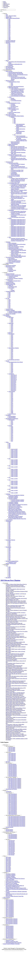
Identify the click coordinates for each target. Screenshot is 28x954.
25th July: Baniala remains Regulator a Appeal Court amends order (16, 619)
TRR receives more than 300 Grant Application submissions (18, 201)
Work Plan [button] (8, 42)
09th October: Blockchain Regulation (16, 670)
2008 (9, 39)
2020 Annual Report (12, 799)
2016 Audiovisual (12, 754)
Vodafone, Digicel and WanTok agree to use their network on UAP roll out (19, 179)
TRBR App (10, 285)
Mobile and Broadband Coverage (18, 180)
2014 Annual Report (12, 807)
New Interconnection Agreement (17, 148)
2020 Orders (8, 859)
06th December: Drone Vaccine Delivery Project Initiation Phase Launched (16, 708)
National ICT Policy (12, 562)
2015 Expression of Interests (11, 922)
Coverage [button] (10, 177)
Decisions (8, 839)
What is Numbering (12, 243)
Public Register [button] (6, 314)
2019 (9, 26)
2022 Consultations (10, 902)
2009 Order (8, 871)
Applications (13, 110)
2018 (9, 27)
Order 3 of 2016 (14, 462)
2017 (9, 28)
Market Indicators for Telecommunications (15, 142)
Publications (5, 5)
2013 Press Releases (12, 774)
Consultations (14, 172)
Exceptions (13, 105)
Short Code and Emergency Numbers (16, 246)
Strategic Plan (8, 17)
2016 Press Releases (12, 771)
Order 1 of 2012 (14, 484)
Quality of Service (9, 263)
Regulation (13, 99)
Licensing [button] (8, 101)
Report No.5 (13, 385)
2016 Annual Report (12, 804)
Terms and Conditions (10, 68)
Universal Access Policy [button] (13, 163)
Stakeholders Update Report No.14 (18, 219)
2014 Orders (8, 865)
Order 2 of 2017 (14, 456)
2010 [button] (9, 489)
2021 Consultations (10, 903)
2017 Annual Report (12, 803)
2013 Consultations (10, 912)
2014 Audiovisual (12, 757)
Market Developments (20, 135)
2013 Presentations (9, 934)
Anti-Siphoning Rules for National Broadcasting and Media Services (15, 517)
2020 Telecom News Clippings (14, 778)
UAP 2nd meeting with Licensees (18, 217)
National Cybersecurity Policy (12, 941)
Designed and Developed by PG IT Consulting (14, 950)
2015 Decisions (11, 850)
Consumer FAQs (9, 309)
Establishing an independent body (15, 64)
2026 (9, 44)
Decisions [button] (10, 425)
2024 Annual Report (12, 795)
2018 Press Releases (12, 768)
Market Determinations (13, 144)
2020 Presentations (9, 926)
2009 (9, 38)
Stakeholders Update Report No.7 (18, 229)
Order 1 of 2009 (14, 492)
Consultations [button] (8, 521)
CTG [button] (7, 565)
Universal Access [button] (9, 161)
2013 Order (8, 866)
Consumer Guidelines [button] (10, 310)
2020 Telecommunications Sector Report (16, 822)
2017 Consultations (10, 908)
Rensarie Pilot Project (15, 174)
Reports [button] (10, 218)
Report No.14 (14, 375)
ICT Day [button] (7, 298)
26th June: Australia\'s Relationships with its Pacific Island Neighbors (16, 599)
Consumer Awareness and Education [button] (13, 274)
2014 (9, 32)
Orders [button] (7, 442)
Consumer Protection (10, 273)
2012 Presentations (9, 935)
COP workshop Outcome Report (17, 88)
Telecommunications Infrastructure (20, 132)
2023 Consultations (10, 901)
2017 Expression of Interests (11, 921)
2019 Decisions (11, 845)
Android (12, 290)
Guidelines (5, 872)
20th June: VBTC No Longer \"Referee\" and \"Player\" (15, 597)
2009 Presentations (9, 937)
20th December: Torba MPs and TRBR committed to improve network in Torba (16, 730)
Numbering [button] (8, 241)
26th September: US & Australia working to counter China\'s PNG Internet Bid (16, 668)
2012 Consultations (10, 914)
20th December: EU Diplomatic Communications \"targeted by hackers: (16, 732)
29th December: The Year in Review (16, 735)
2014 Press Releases (12, 773)
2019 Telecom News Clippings (14, 779)
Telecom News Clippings (11, 777)
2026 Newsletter (11, 747)
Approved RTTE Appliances (14, 261)
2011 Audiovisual (12, 760)
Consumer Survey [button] (9, 279)
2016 (9, 29)
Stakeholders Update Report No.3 (18, 233)
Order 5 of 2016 (14, 459)
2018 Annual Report (12, 802)
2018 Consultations (10, 906)
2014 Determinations (12, 836)
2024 (9, 20)
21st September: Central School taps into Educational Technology (14, 666)
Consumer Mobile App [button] (10, 284)
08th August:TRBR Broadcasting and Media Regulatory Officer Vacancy (15, 654)
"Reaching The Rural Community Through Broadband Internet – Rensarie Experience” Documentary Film (19, 239)
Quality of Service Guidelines (14, 505)
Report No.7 (13, 383)
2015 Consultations (10, 910)
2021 (9, 24)
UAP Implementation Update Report (18, 211)
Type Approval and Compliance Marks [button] (14, 257)
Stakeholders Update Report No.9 (18, 226)
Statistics (5, 2)
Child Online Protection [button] (13, 87)
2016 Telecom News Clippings (14, 783)
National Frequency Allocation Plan (15, 73)
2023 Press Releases (12, 765)
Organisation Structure (10, 41)
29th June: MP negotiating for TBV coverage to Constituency (15, 613)
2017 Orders (8, 861)
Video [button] (9, 237)
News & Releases (9, 746)
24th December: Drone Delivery (15, 733)
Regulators (10, 65)
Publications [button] (8, 316)
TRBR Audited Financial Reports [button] (13, 18)
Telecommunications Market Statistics (20, 125)
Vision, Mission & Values (11, 15)
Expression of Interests (7, 917)
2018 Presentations (9, 928)
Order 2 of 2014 (14, 475)
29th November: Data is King (15, 702)
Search (2, 9)
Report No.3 (13, 388)
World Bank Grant (9, 66)
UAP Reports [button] (11, 373)
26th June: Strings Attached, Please (16, 602)
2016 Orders (8, 863)
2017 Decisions (11, 847)
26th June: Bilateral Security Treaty (16, 600)
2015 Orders (8, 864)
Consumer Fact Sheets (10, 283)
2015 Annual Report (12, 805)
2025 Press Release (12, 764)
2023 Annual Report (12, 796)
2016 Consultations (10, 909)
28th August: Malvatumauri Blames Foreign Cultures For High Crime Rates (16, 645)
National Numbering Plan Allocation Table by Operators (18, 251)
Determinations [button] (11, 419)
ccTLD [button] (9, 97)
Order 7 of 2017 (14, 450)
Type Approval (11, 258)
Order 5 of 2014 (14, 471)
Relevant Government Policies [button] (12, 561)
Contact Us (5, 7)
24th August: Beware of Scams (15, 636)
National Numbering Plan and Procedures (16, 244)
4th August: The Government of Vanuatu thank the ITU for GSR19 (16, 621)
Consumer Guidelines (10, 876)
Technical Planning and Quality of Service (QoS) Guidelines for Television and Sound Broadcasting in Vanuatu (17, 514)
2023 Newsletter (11, 751)
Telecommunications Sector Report (13, 815)
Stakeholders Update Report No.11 (18, 223)
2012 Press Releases (12, 775)
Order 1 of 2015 (14, 466)
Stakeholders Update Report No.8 (18, 227)
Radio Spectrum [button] (9, 71)
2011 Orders (8, 869)
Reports (4, 790)
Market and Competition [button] (11, 114)
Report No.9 (13, 380)
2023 (9, 21)
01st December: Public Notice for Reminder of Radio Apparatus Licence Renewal (16, 704)
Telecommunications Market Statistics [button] (16, 115)
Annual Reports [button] (11, 391)
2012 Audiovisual (12, 759)
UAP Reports (8, 791)
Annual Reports (9, 792)
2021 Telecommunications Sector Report (16, 821)
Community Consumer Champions (15, 278)
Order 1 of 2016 (14, 464)
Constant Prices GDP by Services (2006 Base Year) (21, 140)
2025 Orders (8, 857)
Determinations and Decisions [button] (12, 418)
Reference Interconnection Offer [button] (15, 154)
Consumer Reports (9, 282)
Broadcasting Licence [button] (10, 266)
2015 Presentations (9, 931)
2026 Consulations (9, 899)
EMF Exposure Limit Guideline (14, 509)
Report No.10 (14, 379)
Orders (4, 856)
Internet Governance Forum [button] (14, 81)
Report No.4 (13, 386)
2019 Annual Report (12, 801)
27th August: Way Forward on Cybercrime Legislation (14, 640)
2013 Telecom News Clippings (14, 786)
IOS (12, 289)
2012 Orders (8, 867)
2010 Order (8, 870)
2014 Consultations (10, 911)
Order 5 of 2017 (14, 452)
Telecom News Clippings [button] (13, 347)
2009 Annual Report (12, 812)
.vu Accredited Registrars (16, 100)
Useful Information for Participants (18, 95)
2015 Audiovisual (12, 755)
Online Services (6, 4)
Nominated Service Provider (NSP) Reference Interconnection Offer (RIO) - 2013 (19, 159)
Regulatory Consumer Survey (14, 280)
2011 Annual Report (12, 810)
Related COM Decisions (11, 563)
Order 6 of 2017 (14, 451)
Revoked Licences (12, 270)
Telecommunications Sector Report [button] (15, 362)
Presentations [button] (11, 210)
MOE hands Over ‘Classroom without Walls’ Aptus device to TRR (19, 191)
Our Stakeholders (9, 67)
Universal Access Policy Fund (17, 170)
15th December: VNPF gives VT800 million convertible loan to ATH (15, 725)
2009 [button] (9, 491)
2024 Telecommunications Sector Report (16, 817)
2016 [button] (9, 458)
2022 (9, 22)
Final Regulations (12, 417)
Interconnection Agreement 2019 (17, 146)
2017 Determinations (12, 834)
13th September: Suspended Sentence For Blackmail (14, 657)
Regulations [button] (8, 415)
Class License (11, 113)
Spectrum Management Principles (15, 72)
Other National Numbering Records (18, 256)
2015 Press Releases (12, 772)
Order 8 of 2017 (14, 449)
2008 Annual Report (12, 814)
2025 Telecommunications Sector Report (16, 816)
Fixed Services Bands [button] (12, 75)
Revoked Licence (14, 106)
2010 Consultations (10, 916)
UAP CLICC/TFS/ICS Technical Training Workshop (18, 165)
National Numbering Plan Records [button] (15, 249)
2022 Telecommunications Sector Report (16, 820)
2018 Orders (8, 860)
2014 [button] (9, 468)
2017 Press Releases (12, 770)
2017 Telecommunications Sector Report (16, 825)
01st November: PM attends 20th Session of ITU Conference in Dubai (16, 688)
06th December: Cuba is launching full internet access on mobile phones (15, 711)
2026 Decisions (11, 840)
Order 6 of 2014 (14, 470)
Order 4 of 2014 (14, 472)
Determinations (14, 173)
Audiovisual (8, 752)
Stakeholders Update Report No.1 (18, 236)
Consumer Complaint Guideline (14, 312)
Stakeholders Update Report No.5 (18, 231)
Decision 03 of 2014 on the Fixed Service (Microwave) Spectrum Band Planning (18, 78)
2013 (9, 33)
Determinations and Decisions (9, 832)
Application (10, 271)
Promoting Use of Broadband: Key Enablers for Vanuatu (18, 213)
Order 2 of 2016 (14, 463)
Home (4, 1)
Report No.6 (13, 384)
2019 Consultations (10, 905)
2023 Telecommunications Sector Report (16, 818)
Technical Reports (12, 413)
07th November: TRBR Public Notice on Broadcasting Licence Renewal (15, 695)
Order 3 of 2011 (14, 486)
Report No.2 (13, 389)
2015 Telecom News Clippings (14, 784)
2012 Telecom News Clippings (14, 787)
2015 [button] (9, 465)
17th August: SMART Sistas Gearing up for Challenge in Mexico (15, 634)
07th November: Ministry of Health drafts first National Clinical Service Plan (15, 693)
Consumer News (11, 277)
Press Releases (9, 763)
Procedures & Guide (12, 286)
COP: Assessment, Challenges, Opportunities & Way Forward (17, 90)
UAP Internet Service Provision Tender (19, 184)
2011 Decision (11, 854)
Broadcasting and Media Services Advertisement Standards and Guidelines (16, 511)
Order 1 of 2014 (14, 476)
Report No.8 (13, 382)
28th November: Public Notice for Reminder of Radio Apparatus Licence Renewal (16, 700)
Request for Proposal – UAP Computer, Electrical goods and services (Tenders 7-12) (19, 193)
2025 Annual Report (12, 794)
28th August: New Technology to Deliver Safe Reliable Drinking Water (15, 642)
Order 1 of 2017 (14, 457)
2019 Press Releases (12, 767)
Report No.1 (13, 390)
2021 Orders (8, 858)
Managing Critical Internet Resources (16, 86)
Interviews (10, 332)
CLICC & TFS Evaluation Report (18, 166)
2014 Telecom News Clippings (14, 785)
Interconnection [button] (11, 145)
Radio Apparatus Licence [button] (13, 108)
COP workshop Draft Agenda (17, 94)
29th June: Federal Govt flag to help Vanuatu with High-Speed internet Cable (16, 615)
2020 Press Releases (12, 766)
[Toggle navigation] (2, 11)
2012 (9, 34)
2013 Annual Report (12, 808)
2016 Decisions (11, 848)
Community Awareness (13, 276)
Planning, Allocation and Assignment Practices (17, 74)
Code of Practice (9, 519)
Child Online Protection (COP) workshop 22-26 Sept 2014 (17, 93)
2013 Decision (11, 852)
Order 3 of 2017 (14, 455)
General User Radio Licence (14, 112)
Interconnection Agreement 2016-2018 (19, 147)
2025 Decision (11, 841)
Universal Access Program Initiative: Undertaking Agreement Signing (18, 207)
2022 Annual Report (12, 797)
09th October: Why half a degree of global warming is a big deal (16, 677)
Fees (12, 111)
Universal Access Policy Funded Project (19, 208)
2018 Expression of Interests (11, 920)
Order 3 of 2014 (14, 473)
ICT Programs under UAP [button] (13, 183)
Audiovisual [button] (10, 323)
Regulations (5, 828)
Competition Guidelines (13, 502)
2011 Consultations (10, 915)
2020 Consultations (10, 904)
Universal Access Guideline (14, 176)
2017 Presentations (9, 929)
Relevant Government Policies (9, 939)
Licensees (13, 104)
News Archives (6, 6)
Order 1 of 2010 (14, 490)
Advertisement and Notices (13, 359)
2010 (9, 37)
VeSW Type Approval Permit (14, 260)
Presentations (6, 924)
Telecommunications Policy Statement (13, 942)
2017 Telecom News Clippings (14, 782)
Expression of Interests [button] (10, 539)
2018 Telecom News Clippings (10, 580)
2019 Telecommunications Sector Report (16, 823)
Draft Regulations (12, 416)
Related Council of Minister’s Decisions (11, 943)
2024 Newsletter (11, 749)
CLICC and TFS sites (15, 181)
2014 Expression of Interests (11, 923)
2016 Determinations (12, 835)
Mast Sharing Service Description (15, 506)
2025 (9, 19)
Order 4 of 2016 (14, 461)
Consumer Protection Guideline (14, 311)
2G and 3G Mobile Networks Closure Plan (17, 518)
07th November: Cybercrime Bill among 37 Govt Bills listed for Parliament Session (16, 698)
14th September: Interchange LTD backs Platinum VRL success (16, 659)
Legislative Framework (10, 40)
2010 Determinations (12, 838)
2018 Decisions (11, 846)
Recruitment (8, 577)
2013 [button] (15, 123)
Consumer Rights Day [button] (10, 291)
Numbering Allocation (13, 245)
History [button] (7, 60)
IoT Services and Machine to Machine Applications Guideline (16, 496)
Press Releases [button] (11, 333)
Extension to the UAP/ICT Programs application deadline (18, 203)
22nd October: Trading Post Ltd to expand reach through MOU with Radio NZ (16, 681)
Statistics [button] (13, 117)
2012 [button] (15, 134)
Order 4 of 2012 (14, 481)
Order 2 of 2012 (14, 483)
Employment (18, 133)
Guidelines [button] (8, 494)
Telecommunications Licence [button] (14, 103)
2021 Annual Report (12, 798)
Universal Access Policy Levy (17, 171)
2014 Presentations (9, 933)
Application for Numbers (13, 247)
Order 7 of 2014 (14, 469)
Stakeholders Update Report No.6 (18, 230)
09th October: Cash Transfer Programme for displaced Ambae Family (15, 672)
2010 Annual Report (12, 811)
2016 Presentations (9, 930)
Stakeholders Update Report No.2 (18, 234)
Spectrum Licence (12, 107)
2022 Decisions (11, 842)
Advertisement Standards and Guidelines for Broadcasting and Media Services (15, 886)
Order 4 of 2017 (14, 453)
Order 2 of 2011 (14, 488)
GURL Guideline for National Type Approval (17, 504)
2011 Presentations (9, 936)
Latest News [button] (10, 317)
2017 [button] (9, 448)
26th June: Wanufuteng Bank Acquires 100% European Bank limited (15, 606)
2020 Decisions (11, 844)
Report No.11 (14, 378)
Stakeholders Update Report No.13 (18, 220)
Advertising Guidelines (13, 497)
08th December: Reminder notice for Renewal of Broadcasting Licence (16, 713)
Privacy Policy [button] (11, 287)
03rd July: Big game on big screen (15, 617)
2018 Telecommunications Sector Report (16, 824)
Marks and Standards (12, 259)
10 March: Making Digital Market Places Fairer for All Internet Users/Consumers (16, 585)
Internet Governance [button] (10, 80)
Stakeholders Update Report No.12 (18, 221)
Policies (12, 98)
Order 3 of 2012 (14, 482)
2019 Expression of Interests (11, 918)
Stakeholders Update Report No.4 (18, 232)
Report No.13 (14, 376)
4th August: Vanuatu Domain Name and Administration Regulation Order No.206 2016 (15, 624)
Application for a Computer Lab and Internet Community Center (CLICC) (18, 186)
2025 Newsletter (11, 748)
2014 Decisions (11, 851)
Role (7, 14)
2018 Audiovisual (12, 753)
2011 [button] (9, 485)
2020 (9, 25)
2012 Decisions (11, 853)
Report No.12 (14, 377)
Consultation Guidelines (13, 503)
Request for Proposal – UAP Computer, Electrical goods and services (19, 196)
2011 (9, 35)
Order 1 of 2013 (14, 478)
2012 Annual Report (12, 809)
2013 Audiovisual (12, 758)
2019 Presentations (9, 927)
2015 (9, 31)
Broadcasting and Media (11, 265)
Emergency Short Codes (16, 254)
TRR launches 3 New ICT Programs (18, 205)
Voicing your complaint (10, 313)
